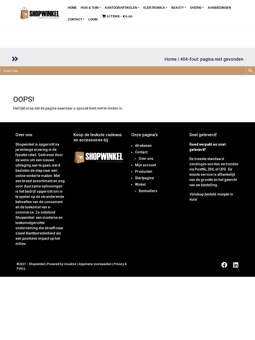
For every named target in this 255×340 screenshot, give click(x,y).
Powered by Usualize (61, 264)
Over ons (146, 159)
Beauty (177, 7)
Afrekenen (143, 146)
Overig (195, 7)
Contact (75, 19)
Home (72, 7)
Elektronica (154, 7)
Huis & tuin (90, 7)
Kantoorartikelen (121, 7)
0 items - (119, 16)
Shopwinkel (37, 264)
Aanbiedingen (219, 7)
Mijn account (145, 165)
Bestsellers (148, 191)
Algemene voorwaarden (95, 264)
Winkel (140, 184)
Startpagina (144, 178)
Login (93, 19)
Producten (143, 171)
